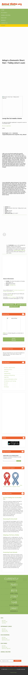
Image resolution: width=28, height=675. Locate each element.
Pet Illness (6, 386)
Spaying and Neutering (9, 375)
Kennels (3, 20)
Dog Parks (6, 377)
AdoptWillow (14, 339)
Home (2, 10)
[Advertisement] (14, 42)
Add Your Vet (5, 631)
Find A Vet (3, 18)
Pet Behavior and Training (10, 381)
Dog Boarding (7, 373)
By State (4, 620)
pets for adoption (12, 297)
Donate (3, 25)
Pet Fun (6, 385)
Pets (2, 618)
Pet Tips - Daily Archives (9, 367)
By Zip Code (4, 621)
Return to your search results (17, 305)
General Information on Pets (10, 379)
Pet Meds (6, 371)
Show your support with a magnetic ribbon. (12, 486)
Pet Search (4, 12)
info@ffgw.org (12, 285)
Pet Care (6, 383)
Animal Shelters (5, 15)
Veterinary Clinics (8, 369)
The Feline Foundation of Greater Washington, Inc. (13, 291)
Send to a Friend (9, 304)
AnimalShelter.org (11, 669)
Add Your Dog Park (6, 648)
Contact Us (4, 23)
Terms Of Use (13, 672)
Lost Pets (4, 623)
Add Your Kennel (6, 640)
